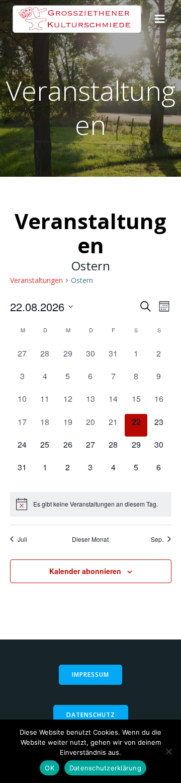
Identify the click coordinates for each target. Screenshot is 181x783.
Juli (22, 539)
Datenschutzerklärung (105, 768)
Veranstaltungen (36, 280)
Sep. (157, 539)
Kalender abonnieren (85, 571)
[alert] (90, 504)
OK (49, 768)
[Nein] (168, 751)
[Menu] (159, 19)
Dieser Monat (90, 539)
